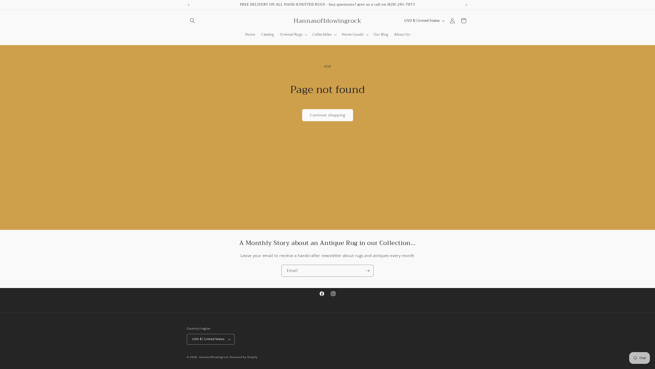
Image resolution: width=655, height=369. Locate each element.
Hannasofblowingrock (214, 357)
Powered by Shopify (244, 357)
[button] (192, 20)
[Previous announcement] (188, 5)
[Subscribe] (367, 271)
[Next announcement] (466, 5)
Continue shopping (327, 115)
